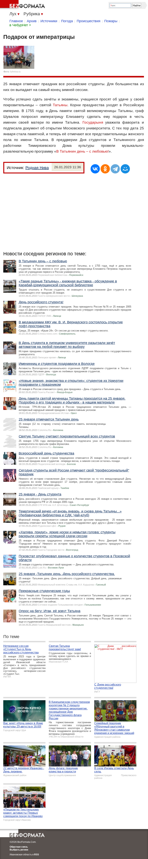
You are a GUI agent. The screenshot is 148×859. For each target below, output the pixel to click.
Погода (67, 21)
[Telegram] (115, 168)
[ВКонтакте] (95, 168)
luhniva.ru (15, 71)
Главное (16, 21)
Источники (48, 21)
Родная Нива (37, 168)
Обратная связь (19, 846)
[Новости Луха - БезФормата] (23, 5)
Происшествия (88, 21)
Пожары (110, 21)
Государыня (92, 122)
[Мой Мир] (125, 168)
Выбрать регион (19, 849)
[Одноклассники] (105, 168)
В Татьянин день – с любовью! (82, 151)
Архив (32, 21)
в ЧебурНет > (20, 25)
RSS (36, 854)
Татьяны (60, 105)
